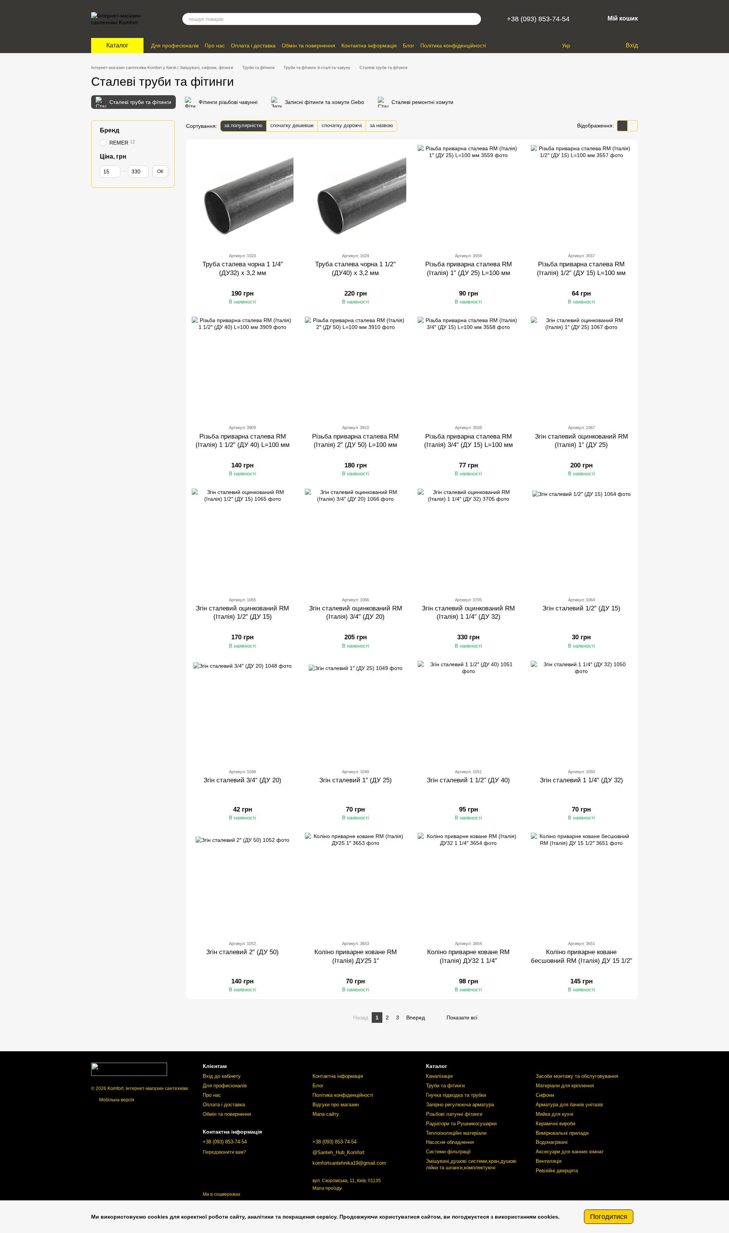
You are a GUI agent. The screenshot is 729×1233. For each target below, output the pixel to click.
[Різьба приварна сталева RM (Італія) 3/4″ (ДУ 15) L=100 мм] (468, 367)
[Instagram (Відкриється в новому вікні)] (541, 45)
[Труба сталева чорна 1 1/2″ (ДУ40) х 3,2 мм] (356, 196)
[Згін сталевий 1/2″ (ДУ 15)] (582, 539)
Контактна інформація (369, 45)
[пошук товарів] (475, 19)
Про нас (215, 45)
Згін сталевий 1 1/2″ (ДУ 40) (468, 780)
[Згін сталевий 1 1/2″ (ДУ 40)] (468, 712)
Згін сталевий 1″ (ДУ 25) (355, 780)
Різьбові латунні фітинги (454, 1114)
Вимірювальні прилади (562, 1133)
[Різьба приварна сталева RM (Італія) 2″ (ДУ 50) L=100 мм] (356, 367)
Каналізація (439, 1076)
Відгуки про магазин (335, 1104)
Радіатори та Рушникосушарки (461, 1123)
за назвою (381, 125)
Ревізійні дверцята (557, 1170)
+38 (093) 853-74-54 (538, 19)
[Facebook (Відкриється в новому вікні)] (550, 45)
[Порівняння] (588, 45)
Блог (408, 45)
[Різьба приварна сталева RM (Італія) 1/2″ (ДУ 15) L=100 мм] (582, 196)
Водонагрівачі (552, 1142)
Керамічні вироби (555, 1123)
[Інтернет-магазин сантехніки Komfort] (129, 1069)
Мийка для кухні (554, 1114)
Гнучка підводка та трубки (456, 1095)
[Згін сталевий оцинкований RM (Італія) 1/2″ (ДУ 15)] (242, 539)
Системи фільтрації (448, 1151)
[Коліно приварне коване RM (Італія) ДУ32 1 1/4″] (468, 883)
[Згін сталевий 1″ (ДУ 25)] (356, 712)
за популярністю (243, 125)
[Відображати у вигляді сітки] (622, 126)
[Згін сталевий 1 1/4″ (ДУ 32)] (582, 712)
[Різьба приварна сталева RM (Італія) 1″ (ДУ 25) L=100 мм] (468, 196)
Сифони (545, 1095)
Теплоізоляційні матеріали (456, 1133)
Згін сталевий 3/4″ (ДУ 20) (242, 780)
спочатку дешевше (292, 125)
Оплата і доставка (253, 45)
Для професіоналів (175, 45)
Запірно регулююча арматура (460, 1104)
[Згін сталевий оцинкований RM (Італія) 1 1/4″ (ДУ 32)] (468, 539)
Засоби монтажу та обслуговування (577, 1076)
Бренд (109, 130)
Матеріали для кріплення (565, 1085)
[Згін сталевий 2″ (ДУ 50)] (242, 883)
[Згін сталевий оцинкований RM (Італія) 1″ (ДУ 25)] (582, 367)
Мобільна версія (116, 1099)
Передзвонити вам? (224, 1152)
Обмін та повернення (308, 45)
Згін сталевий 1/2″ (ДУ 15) (581, 608)
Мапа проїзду (327, 1188)
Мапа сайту (325, 1114)
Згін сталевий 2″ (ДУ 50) (242, 952)
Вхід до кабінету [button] (222, 1076)
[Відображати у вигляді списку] (632, 126)
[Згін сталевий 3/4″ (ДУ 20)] (242, 712)
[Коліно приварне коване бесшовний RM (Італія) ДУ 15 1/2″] (582, 883)
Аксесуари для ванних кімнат (570, 1151)
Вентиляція (549, 1161)
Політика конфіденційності (453, 45)
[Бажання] (604, 45)
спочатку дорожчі (342, 125)
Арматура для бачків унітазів (569, 1104)
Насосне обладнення (450, 1142)
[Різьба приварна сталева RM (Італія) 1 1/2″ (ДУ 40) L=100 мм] (242, 367)
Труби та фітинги (445, 1085)
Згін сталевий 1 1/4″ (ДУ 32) (581, 780)
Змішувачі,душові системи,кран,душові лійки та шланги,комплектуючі (471, 1164)
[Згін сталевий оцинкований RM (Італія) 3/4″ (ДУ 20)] (356, 539)
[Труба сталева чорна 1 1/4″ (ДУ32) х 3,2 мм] (242, 196)
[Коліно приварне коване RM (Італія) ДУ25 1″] (356, 883)
